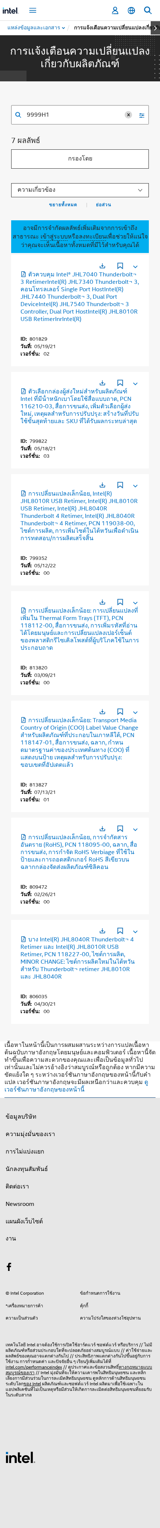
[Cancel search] (128, 115)
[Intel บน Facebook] (9, 1268)
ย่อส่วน (103, 205)
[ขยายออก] (135, 265)
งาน (11, 1238)
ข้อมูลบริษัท (21, 1116)
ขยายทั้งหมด (63, 205)
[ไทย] (131, 10)
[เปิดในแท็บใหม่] (102, 266)
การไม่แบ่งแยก (25, 1151)
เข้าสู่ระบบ (54, 236)
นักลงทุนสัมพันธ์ (27, 1169)
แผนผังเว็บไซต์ (24, 1221)
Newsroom (20, 1204)
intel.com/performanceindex (34, 1367)
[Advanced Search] (139, 115)
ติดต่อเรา (17, 1186)
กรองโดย (80, 158)
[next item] (155, 28)
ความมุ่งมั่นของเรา (30, 1134)
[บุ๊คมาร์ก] (120, 267)
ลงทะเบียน (92, 236)
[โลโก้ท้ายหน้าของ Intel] (20, 1457)
